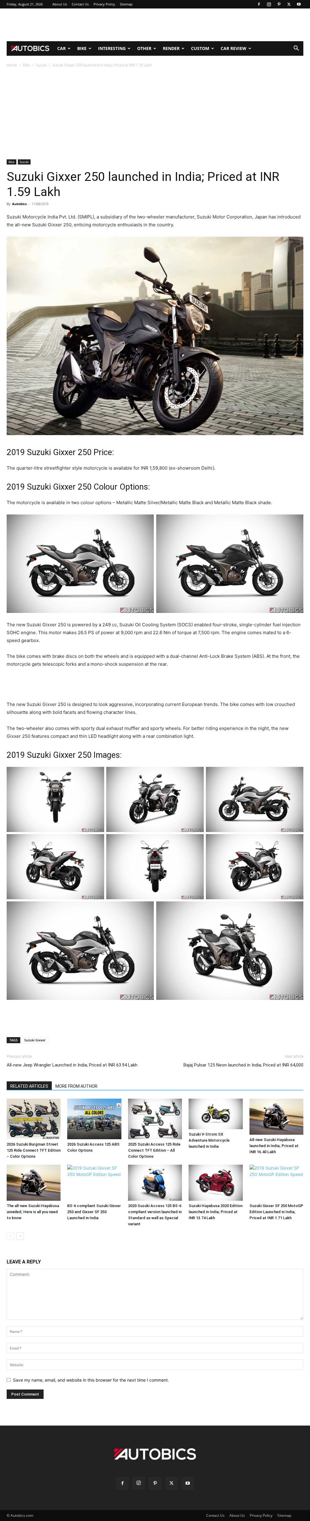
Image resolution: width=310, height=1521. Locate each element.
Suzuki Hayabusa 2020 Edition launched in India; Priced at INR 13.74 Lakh (215, 1211)
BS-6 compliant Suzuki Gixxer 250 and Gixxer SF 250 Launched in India (94, 1211)
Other (144, 48)
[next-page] (20, 1236)
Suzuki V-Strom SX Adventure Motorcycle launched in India (209, 1140)
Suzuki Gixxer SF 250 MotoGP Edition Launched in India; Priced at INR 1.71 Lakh (276, 1211)
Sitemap (126, 4)
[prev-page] (10, 1236)
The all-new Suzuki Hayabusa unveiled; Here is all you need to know (33, 1211)
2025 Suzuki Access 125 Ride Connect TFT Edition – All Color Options (154, 1150)
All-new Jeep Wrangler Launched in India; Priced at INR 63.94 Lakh (72, 1065)
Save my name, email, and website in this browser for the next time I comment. (91, 1380)
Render (171, 48)
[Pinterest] (278, 4)
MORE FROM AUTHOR (76, 1086)
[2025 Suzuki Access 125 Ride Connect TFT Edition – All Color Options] (155, 1119)
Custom (200, 48)
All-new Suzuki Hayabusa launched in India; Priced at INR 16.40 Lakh (273, 1145)
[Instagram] (268, 4)
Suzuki (41, 65)
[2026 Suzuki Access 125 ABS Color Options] (94, 1119)
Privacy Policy (104, 4)
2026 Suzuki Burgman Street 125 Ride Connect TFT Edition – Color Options (34, 1150)
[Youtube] (298, 4)
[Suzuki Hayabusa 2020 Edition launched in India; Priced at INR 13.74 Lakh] (215, 1183)
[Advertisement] (155, 25)
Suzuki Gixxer (35, 1040)
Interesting (112, 48)
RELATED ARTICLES (29, 1086)
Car (61, 48)
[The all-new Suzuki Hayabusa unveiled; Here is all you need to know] (34, 1183)
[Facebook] (258, 4)
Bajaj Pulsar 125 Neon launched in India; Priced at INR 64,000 (243, 1065)
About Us (59, 4)
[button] (296, 49)
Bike (82, 48)
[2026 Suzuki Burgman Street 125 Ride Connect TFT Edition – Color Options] (34, 1119)
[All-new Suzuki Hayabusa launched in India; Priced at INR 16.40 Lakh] (276, 1117)
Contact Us (80, 4)
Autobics (19, 203)
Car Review (233, 48)
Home (12, 65)
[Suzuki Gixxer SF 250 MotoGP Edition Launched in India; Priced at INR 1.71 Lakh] (276, 1183)
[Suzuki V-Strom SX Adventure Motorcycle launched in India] (215, 1114)
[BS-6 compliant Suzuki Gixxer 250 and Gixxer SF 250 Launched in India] (94, 1183)
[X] (288, 4)
